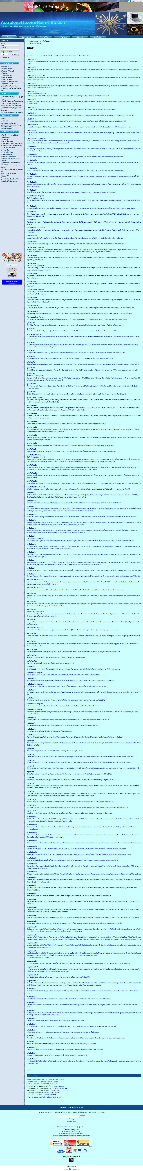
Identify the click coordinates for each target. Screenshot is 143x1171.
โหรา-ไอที (54, 1112)
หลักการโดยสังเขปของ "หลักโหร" (38, 1079)
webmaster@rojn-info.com (78, 1127)
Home (9, 37)
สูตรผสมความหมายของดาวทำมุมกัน (39, 1090)
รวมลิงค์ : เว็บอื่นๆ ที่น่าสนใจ (71, 1156)
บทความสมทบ (72, 1112)
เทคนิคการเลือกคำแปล (35, 1081)
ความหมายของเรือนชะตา (35, 1092)
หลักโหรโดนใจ (62, 1112)
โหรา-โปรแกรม (82, 1112)
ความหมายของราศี (34, 1095)
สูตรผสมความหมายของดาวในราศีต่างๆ (39, 1088)
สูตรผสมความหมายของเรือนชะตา (38, 1086)
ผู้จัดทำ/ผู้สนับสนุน (93, 1112)
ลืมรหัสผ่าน (5, 58)
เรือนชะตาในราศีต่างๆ (34, 1084)
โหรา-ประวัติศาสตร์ (44, 1112)
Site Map (101, 1112)
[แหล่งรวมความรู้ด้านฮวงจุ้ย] (12, 277)
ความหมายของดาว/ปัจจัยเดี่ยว (37, 1097)
